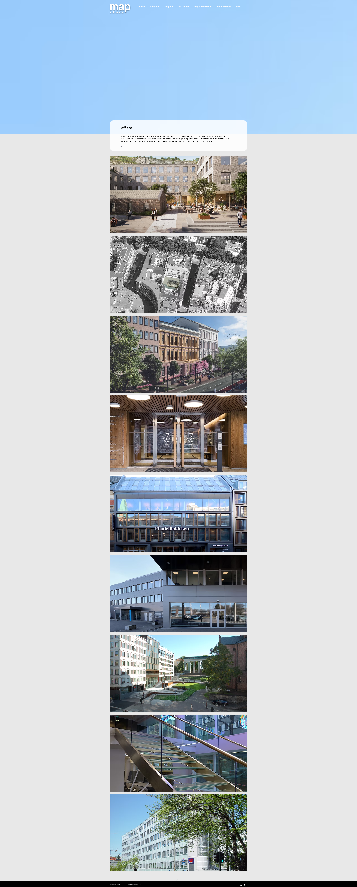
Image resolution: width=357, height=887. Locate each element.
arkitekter (117, 12)
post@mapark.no (134, 885)
